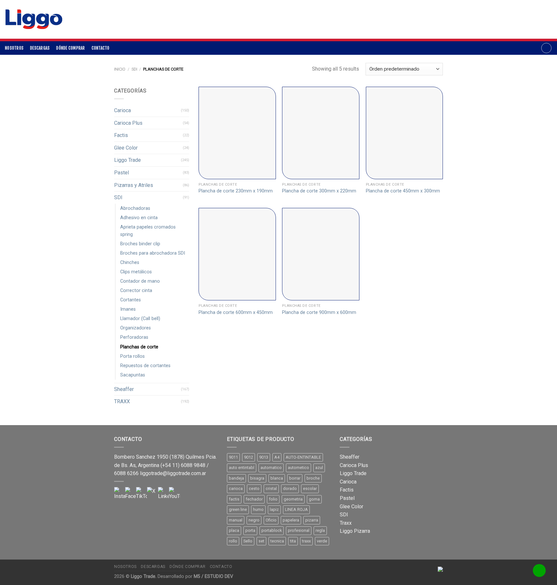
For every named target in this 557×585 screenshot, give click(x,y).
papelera (291, 520)
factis (234, 499)
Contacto (101, 48)
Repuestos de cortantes (145, 365)
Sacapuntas (132, 375)
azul (319, 467)
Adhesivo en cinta (139, 217)
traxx (306, 541)
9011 (233, 457)
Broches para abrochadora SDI (152, 253)
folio (273, 499)
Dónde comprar (70, 48)
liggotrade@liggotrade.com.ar (173, 473)
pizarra (311, 520)
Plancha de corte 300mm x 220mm (319, 191)
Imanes (128, 309)
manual (235, 520)
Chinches (129, 262)
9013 (263, 457)
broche (313, 478)
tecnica (277, 541)
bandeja (236, 478)
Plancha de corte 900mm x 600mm (319, 312)
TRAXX (122, 401)
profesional (298, 530)
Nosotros (14, 48)
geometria (293, 499)
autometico (298, 467)
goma (314, 499)
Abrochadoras (135, 208)
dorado (290, 488)
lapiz (274, 509)
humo (258, 509)
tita (293, 541)
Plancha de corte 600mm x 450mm (236, 312)
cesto (254, 488)
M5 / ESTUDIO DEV (213, 576)
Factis (121, 135)
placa (234, 530)
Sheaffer (124, 389)
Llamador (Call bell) (140, 318)
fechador (254, 499)
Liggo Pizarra (355, 531)
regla (320, 530)
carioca (236, 488)
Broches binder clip (140, 244)
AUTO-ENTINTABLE (303, 457)
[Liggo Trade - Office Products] (34, 19)
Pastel (121, 173)
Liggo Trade (127, 160)
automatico (271, 467)
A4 (276, 457)
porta (250, 530)
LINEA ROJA (296, 509)
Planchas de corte (139, 347)
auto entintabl (241, 467)
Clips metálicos (136, 272)
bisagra (257, 478)
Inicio (119, 69)
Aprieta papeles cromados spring (148, 230)
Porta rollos (132, 356)
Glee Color (126, 148)
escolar (310, 488)
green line (238, 509)
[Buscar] (546, 48)
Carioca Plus (128, 123)
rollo (233, 541)
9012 (248, 457)
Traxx (346, 523)
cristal (271, 488)
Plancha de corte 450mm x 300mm (403, 191)
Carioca (122, 110)
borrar (294, 478)
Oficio (271, 520)
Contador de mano (140, 281)
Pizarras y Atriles (133, 185)
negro (254, 520)
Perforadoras (134, 337)
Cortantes (130, 300)
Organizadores (135, 328)
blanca (276, 478)
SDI (134, 69)
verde (322, 541)
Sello (247, 541)
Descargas (40, 48)
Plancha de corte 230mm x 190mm (236, 191)
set (261, 541)
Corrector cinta (136, 290)
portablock (271, 530)
